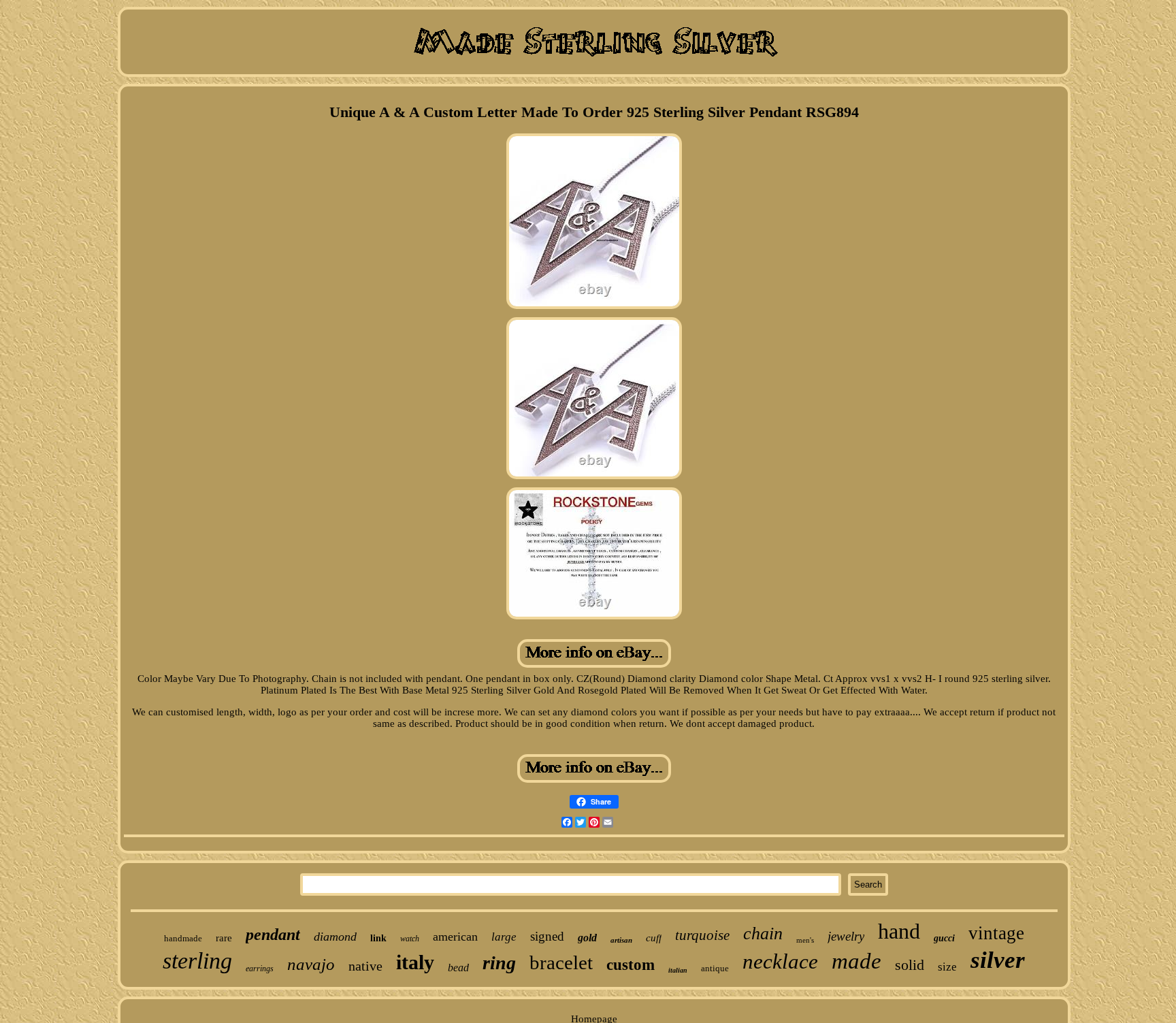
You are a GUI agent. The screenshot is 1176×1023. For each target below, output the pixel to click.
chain (763, 933)
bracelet (561, 962)
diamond (335, 936)
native (365, 965)
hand (899, 931)
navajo (311, 964)
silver (997, 960)
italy (415, 962)
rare (224, 937)
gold (587, 937)
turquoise (702, 935)
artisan (621, 940)
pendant (273, 934)
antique (715, 968)
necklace (780, 961)
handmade (183, 938)
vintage (996, 933)
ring (499, 962)
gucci (944, 938)
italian (677, 970)
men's (805, 940)
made (856, 961)
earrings (260, 968)
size (947, 966)
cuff (654, 937)
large (504, 936)
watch (409, 938)
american (455, 936)
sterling (197, 960)
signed (547, 936)
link (378, 938)
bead (458, 967)
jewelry (846, 936)
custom (630, 964)
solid (909, 964)
